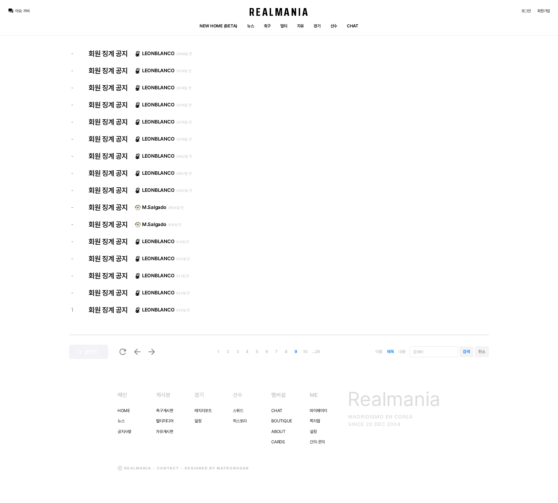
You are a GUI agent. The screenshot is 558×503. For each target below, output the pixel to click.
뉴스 (250, 25)
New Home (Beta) (218, 25)
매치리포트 (203, 410)
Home (124, 410)
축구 (267, 25)
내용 (401, 351)
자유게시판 (164, 431)
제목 (390, 351)
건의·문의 (317, 441)
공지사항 (124, 431)
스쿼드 (238, 410)
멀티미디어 (164, 420)
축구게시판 (164, 410)
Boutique (281, 420)
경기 (317, 25)
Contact (168, 468)
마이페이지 (318, 410)
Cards (278, 441)
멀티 (283, 25)
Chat (352, 25)
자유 (300, 25)
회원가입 (543, 10)
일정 (197, 420)
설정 (313, 431)
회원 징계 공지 (108, 53)
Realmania (279, 12)
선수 (333, 25)
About (278, 431)
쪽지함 (315, 420)
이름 (378, 351)
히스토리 (240, 420)
